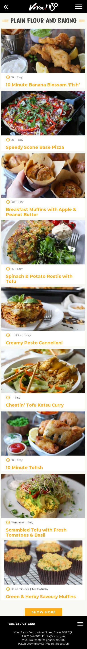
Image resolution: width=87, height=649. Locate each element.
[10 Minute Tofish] (43, 454)
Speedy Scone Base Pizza (35, 147)
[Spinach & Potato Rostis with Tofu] (43, 263)
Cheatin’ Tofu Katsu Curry (35, 405)
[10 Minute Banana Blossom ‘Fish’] (43, 72)
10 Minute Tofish (24, 467)
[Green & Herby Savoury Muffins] (43, 583)
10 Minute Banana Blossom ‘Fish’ (43, 85)
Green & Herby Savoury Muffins (41, 596)
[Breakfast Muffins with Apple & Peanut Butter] (43, 196)
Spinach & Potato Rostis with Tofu (39, 279)
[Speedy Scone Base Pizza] (43, 134)
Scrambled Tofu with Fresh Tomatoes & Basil (36, 532)
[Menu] (78, 6)
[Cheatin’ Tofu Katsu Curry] (43, 392)
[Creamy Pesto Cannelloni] (43, 330)
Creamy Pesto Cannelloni (34, 342)
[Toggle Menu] (80, 624)
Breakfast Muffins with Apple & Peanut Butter (41, 212)
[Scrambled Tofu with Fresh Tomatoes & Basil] (43, 517)
